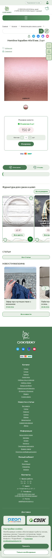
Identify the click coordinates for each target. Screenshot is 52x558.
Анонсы (26, 414)
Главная (5, 26)
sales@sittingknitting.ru (26, 501)
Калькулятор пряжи (26, 435)
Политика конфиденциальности (26, 452)
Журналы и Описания (26, 391)
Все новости (26, 314)
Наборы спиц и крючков (26, 380)
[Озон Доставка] (14, 520)
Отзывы (40, 167)
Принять (26, 546)
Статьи (26, 409)
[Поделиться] (29, 36)
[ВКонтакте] (23, 349)
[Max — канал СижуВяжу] (43, 36)
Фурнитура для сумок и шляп (31, 26)
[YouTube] (34, 349)
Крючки (26, 374)
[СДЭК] (38, 520)
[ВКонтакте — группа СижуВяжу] (38, 36)
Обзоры (26, 417)
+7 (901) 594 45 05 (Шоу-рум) (28, 9)
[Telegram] (17, 349)
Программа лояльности (26, 446)
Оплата (26, 440)
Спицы (26, 371)
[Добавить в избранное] (5, 239)
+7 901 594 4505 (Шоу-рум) (26, 494)
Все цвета (18, 235)
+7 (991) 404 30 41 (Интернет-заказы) (28, 11)
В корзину (26, 144)
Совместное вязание (26, 423)
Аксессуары (26, 377)
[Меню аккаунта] (47, 2)
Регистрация (26, 464)
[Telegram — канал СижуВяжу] (33, 36)
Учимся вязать (26, 397)
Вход (26, 461)
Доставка (26, 438)
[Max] (28, 349)
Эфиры (26, 425)
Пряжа (26, 369)
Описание (17, 167)
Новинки (26, 411)
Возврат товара (26, 449)
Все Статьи (26, 257)
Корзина (26, 469)
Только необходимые (26, 552)
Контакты (26, 443)
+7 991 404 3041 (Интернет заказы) (26, 496)
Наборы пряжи (26, 383)
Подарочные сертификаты (26, 388)
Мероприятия (26, 420)
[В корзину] (30, 239)
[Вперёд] (45, 288)
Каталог (14, 26)
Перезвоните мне (33, 3)
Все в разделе (42, 191)
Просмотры (26, 467)
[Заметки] (46, 31)
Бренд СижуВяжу (26, 385)
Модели (26, 394)
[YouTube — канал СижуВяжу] (47, 36)
